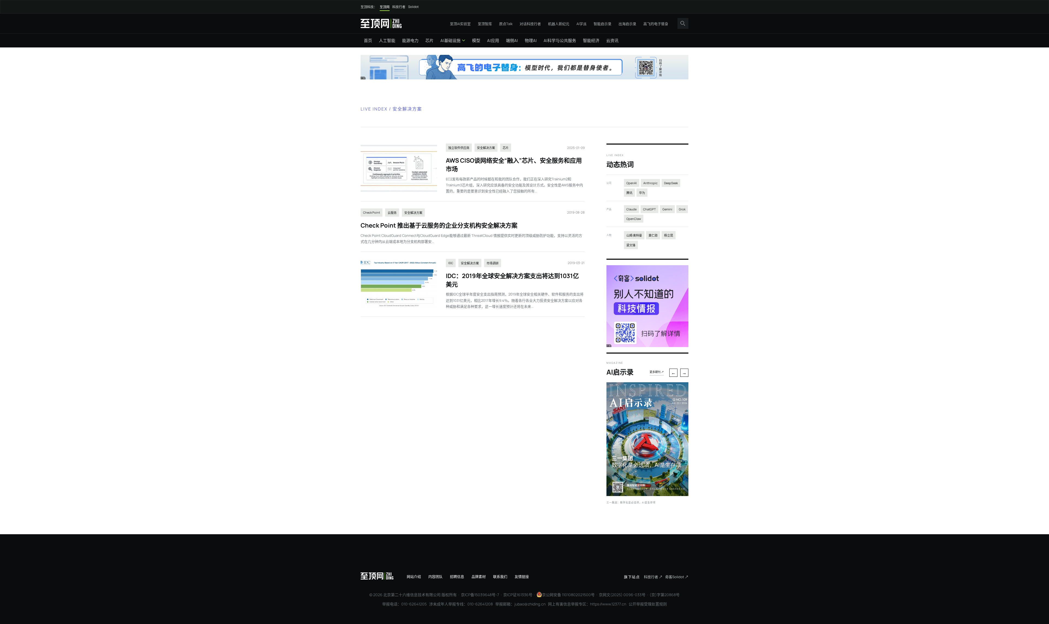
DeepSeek (671, 183)
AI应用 (493, 40)
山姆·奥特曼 (634, 235)
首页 (368, 40)
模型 (476, 40)
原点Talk (505, 23)
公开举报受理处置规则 (648, 604)
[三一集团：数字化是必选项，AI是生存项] (647, 494)
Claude (631, 209)
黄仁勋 (653, 235)
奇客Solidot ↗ (676, 576)
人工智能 (387, 40)
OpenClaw (633, 219)
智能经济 (591, 40)
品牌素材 (479, 576)
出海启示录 (627, 23)
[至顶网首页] (381, 23)
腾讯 (629, 193)
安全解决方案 (486, 148)
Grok (682, 209)
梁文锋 (630, 245)
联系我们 (500, 576)
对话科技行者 (530, 23)
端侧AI (512, 40)
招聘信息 (457, 576)
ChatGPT (649, 209)
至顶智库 (485, 23)
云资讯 (612, 40)
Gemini (667, 209)
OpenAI (631, 183)
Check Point (371, 212)
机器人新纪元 (558, 23)
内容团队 (435, 576)
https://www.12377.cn (608, 604)
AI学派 (581, 23)
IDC (450, 263)
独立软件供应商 (458, 148)
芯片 (429, 40)
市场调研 (493, 263)
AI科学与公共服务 (560, 40)
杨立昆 (668, 235)
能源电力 (410, 40)
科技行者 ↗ (653, 576)
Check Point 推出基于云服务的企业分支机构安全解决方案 (439, 225)
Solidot (413, 6)
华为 (642, 193)
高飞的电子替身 (655, 23)
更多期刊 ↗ (657, 372)
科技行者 (398, 7)
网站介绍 (414, 576)
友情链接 (522, 576)
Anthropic (650, 183)
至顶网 (385, 7)
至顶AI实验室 (460, 23)
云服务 (392, 213)
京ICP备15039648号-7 (480, 594)
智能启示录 (602, 23)
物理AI (531, 40)
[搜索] (682, 23)
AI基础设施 (450, 40)
